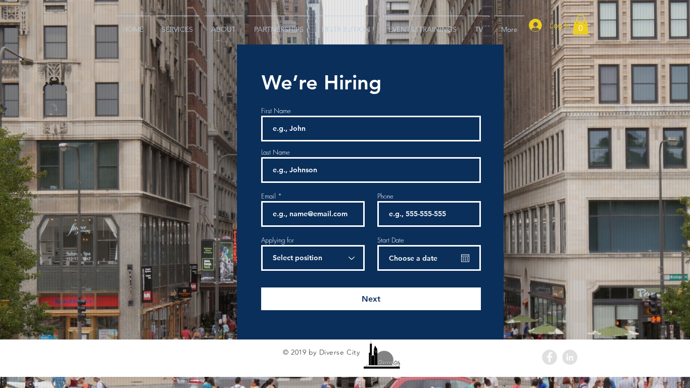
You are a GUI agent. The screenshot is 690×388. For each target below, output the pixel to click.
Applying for (277, 240)
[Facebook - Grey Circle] (549, 357)
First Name (276, 111)
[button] (580, 24)
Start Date (390, 240)
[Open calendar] (465, 258)
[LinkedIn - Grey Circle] (569, 357)
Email (268, 196)
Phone (385, 196)
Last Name (275, 152)
